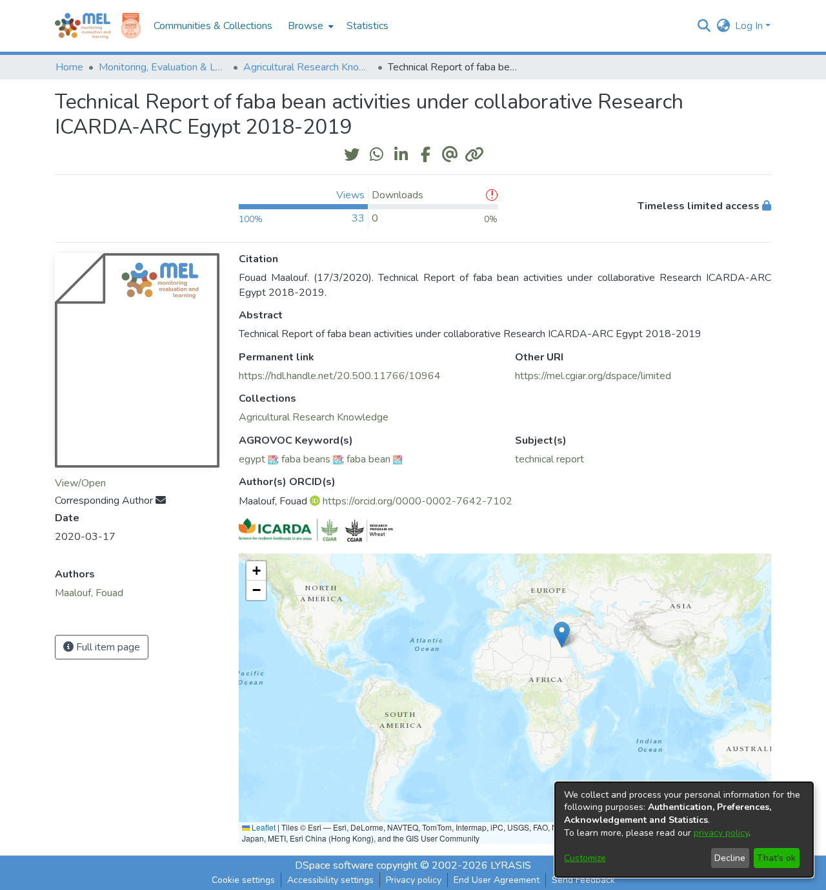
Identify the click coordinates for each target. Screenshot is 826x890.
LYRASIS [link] (510, 865)
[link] (313, 417)
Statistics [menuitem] (367, 26)
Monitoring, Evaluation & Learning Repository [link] (163, 67)
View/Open (80, 483)
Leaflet (263, 827)
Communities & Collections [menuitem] (213, 26)
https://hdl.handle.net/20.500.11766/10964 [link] (340, 376)
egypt (252, 459)
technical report (549, 459)
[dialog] (684, 829)
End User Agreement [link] (496, 880)
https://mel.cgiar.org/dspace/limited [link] (593, 376)
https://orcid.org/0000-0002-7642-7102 (417, 501)
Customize (585, 858)
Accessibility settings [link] (330, 880)
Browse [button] (305, 26)
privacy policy (721, 833)
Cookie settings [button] (243, 880)
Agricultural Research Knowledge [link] (307, 67)
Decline (729, 858)
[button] (704, 26)
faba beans (305, 459)
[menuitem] (309, 26)
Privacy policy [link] (413, 880)
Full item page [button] (107, 647)
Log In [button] (750, 26)
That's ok (776, 858)
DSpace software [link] (334, 865)
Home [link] (69, 67)
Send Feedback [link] (583, 880)
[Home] (82, 26)
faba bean (368, 459)
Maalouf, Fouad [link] (89, 593)
